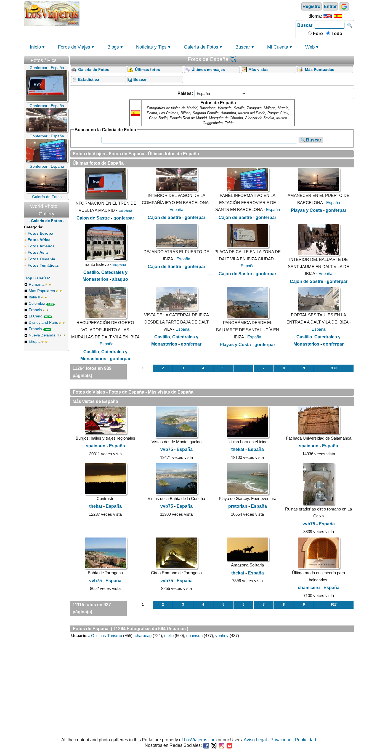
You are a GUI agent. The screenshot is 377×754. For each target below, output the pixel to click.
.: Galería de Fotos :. (46, 220)
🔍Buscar (311, 140)
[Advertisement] (187, 13)
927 (334, 604)
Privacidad (280, 739)
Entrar (330, 6)
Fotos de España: (91, 628)
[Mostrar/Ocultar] (66, 59)
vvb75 (166, 449)
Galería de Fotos (201, 47)
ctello (169, 635)
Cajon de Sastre (93, 218)
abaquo (120, 279)
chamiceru (309, 587)
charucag (143, 635)
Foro (317, 33)
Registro (311, 6)
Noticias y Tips (151, 47)
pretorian (237, 506)
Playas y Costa (306, 210)
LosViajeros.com (200, 739)
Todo (336, 33)
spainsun (95, 445)
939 (334, 368)
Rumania (36, 284)
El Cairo (36, 316)
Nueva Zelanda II (44, 335)
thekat (237, 449)
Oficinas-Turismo (106, 635)
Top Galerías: (37, 278)
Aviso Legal (255, 739)
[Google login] (344, 6)
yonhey (222, 635)
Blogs (113, 47)
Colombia (37, 303)
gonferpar (123, 218)
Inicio (35, 47)
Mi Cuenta (277, 47)
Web (310, 47)
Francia (35, 310)
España (125, 210)
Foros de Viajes (74, 47)
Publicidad (305, 739)
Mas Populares (42, 290)
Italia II (34, 297)
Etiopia (35, 341)
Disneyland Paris (43, 322)
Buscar (304, 25)
